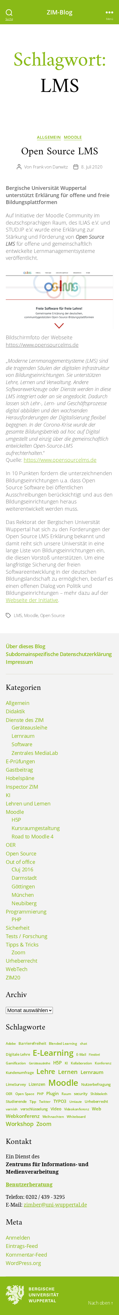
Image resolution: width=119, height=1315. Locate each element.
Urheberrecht (21, 960)
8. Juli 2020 (91, 167)
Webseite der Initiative (32, 600)
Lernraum (23, 735)
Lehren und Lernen (28, 803)
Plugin (52, 1093)
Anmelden (18, 1237)
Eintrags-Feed (22, 1245)
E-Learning (53, 1052)
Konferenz (103, 1063)
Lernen (68, 1072)
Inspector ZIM (22, 786)
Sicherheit (17, 927)
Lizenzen (37, 1084)
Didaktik (15, 711)
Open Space (24, 1093)
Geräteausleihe (29, 727)
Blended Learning (63, 1043)
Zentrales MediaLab (35, 752)
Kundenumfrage (20, 1072)
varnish (12, 1109)
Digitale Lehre (18, 1054)
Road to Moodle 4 (32, 836)
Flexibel (94, 1055)
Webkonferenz (23, 1115)
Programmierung (26, 911)
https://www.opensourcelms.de (42, 344)
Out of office (20, 861)
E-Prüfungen (20, 761)
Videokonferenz (76, 1109)
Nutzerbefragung (96, 1084)
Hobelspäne (20, 778)
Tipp (32, 1101)
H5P (16, 819)
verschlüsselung (34, 1109)
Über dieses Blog (25, 646)
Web (96, 1109)
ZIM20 (13, 977)
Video (56, 1109)
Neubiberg (24, 903)
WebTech (16, 969)
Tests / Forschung (26, 936)
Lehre (45, 1071)
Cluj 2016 (22, 869)
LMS (18, 615)
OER (11, 844)
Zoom (18, 952)
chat (83, 1043)
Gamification (16, 1063)
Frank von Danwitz (50, 167)
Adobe (11, 1043)
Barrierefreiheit (32, 1043)
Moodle (73, 137)
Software (22, 744)
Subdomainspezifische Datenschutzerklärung (59, 654)
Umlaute (75, 1102)
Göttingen (23, 886)
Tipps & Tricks (22, 944)
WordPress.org (23, 1263)
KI (8, 795)
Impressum (19, 661)
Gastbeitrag (19, 769)
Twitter (45, 1101)
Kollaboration (81, 1063)
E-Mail (81, 1054)
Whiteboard (76, 1116)
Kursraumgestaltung (36, 828)
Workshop (20, 1124)
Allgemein (49, 137)
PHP (16, 919)
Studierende (16, 1101)
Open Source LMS (59, 152)
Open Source (52, 615)
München (23, 894)
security (81, 1093)
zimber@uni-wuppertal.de (55, 1205)
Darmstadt (24, 877)
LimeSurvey (16, 1084)
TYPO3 (60, 1101)
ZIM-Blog (59, 12)
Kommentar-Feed (26, 1254)
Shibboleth (98, 1093)
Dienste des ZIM (25, 719)
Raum (66, 1093)
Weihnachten (53, 1116)
